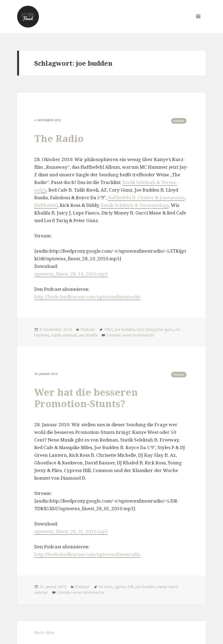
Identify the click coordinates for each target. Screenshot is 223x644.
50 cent (105, 586)
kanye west (167, 586)
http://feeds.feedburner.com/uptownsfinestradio (87, 297)
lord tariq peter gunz (155, 329)
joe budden (125, 329)
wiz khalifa (88, 335)
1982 (108, 329)
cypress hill (123, 586)
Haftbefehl (46, 205)
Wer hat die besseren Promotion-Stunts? (86, 398)
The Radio (59, 138)
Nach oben (44, 632)
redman (41, 592)
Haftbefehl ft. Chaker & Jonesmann (146, 197)
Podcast (178, 120)
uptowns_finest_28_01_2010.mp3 (71, 531)
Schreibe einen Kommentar (130, 335)
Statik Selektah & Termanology (135, 205)
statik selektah (64, 335)
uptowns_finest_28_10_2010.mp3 (71, 274)
